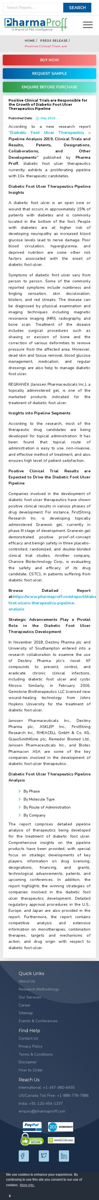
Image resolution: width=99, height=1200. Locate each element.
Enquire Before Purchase (49, 87)
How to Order (31, 1070)
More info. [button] (27, 1185)
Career (25, 1005)
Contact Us (28, 1038)
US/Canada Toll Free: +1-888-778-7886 (54, 1095)
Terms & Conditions (36, 1054)
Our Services (30, 997)
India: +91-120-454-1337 (41, 1103)
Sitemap (26, 1013)
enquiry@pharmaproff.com (42, 1111)
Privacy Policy (30, 1046)
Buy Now (49, 60)
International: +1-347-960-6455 (47, 1087)
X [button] (10, 1196)
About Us (27, 981)
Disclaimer (28, 1062)
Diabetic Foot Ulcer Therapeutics (47, 132)
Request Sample (49, 73)
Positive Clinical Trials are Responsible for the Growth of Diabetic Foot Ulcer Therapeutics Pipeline (51, 46)
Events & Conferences (38, 1021)
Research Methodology (39, 989)
